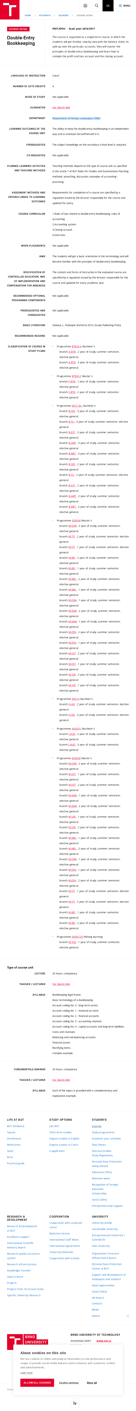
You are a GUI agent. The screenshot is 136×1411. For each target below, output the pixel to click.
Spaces (11, 1132)
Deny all (92, 1382)
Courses (64, 15)
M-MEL (72, 579)
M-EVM (72, 525)
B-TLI (71, 421)
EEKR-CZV (77, 936)
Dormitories (14, 1138)
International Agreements (64, 1246)
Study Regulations (102, 1155)
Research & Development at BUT (22, 1228)
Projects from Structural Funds (25, 1289)
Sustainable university (105, 1229)
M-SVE (72, 674)
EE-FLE (72, 942)
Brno (10, 1157)
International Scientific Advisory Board (20, 1245)
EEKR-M (76, 520)
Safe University (101, 1246)
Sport (10, 1151)
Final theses (99, 1144)
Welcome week (101, 1178)
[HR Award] (75, 1403)
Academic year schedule (106, 1138)
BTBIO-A (77, 346)
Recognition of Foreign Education (105, 1187)
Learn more (26, 1373)
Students (44, 15)
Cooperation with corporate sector (65, 1225)
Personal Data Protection (107, 1161)
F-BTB (72, 381)
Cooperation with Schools (64, 1258)
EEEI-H (76, 699)
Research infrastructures (22, 1264)
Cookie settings (69, 1382)
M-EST (72, 653)
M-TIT (72, 536)
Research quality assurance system (23, 1256)
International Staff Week (63, 1239)
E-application (56, 1151)
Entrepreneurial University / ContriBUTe (108, 1237)
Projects (12, 1283)
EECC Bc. (77, 405)
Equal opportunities (103, 1285)
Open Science (15, 1276)
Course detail (85, 15)
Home (28, 15)
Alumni (96, 1315)
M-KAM (73, 611)
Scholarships (99, 1193)
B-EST (72, 432)
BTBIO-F (76, 376)
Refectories (14, 1144)
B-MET (72, 453)
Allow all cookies (37, 1382)
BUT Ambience (15, 1126)
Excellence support (18, 1236)
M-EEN (72, 632)
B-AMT (72, 443)
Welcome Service (59, 1233)
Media (95, 1309)
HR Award (98, 1297)
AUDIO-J (76, 728)
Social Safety (99, 1199)
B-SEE (72, 411)
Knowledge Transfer (19, 1270)
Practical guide (15, 1163)
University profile (102, 1222)
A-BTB (72, 351)
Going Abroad (100, 1166)
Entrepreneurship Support (107, 1205)
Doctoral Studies (101, 1151)
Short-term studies (60, 1132)
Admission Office (102, 1172)
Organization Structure (105, 1253)
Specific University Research (24, 1295)
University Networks (61, 1252)
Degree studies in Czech (63, 1144)
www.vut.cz (104, 1340)
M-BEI (72, 557)
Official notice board (104, 1258)
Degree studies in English (64, 1138)
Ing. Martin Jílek (61, 107)
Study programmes (103, 1132)
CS (108, 5)
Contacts (97, 1303)
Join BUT (54, 1126)
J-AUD (72, 734)
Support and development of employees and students (109, 1277)
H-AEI (72, 704)
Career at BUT (100, 1268)
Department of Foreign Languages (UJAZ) (76, 118)
